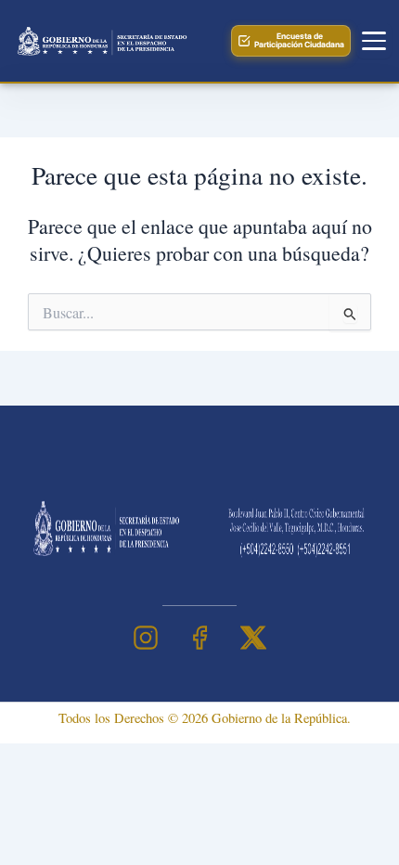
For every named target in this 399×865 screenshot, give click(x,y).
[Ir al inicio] (100, 41)
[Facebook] (199, 638)
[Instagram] (146, 638)
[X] (253, 638)
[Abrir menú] (374, 40)
